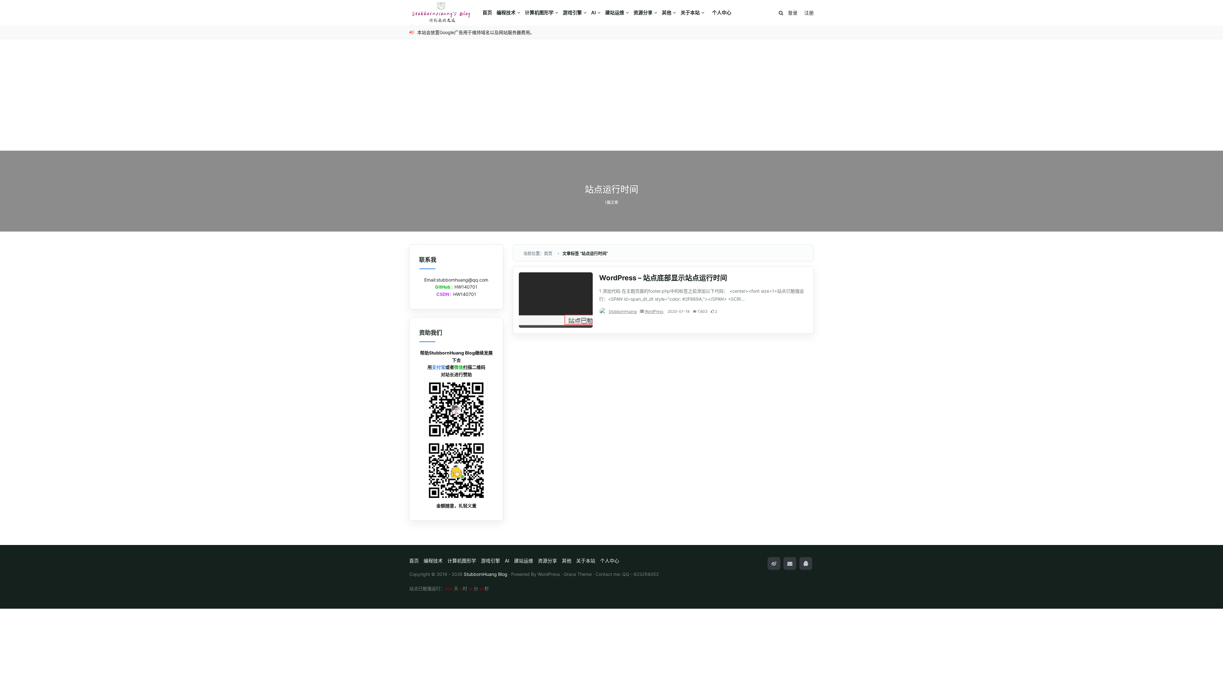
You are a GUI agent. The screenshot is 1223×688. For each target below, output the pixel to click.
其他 (666, 13)
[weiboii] (774, 563)
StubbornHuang (623, 311)
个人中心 (721, 13)
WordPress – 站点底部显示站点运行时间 (663, 278)
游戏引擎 (572, 13)
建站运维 (614, 13)
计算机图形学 (539, 13)
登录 (792, 13)
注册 (809, 13)
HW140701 (465, 287)
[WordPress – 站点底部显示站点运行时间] (556, 300)
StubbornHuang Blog (485, 574)
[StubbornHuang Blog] (444, 12)
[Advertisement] (611, 102)
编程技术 (506, 13)
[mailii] (789, 563)
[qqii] (805, 563)
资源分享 (643, 13)
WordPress (654, 311)
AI (593, 13)
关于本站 (690, 13)
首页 (487, 13)
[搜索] (781, 13)
